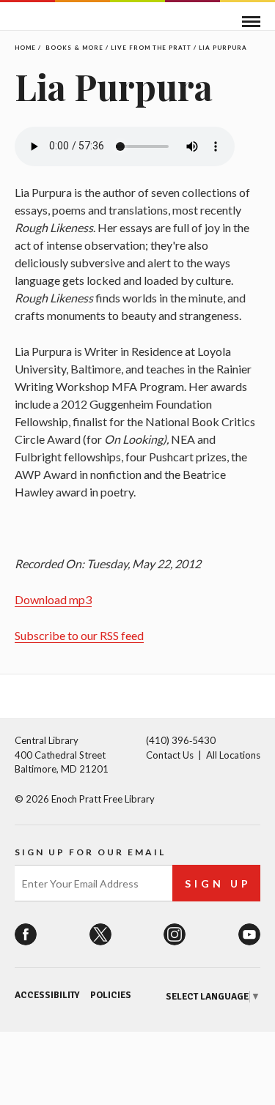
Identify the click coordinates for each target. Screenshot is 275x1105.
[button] (251, 21)
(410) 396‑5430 (181, 740)
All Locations (233, 755)
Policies (110, 995)
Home (25, 47)
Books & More (74, 47)
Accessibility (47, 995)
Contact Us (170, 755)
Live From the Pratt (151, 47)
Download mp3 (53, 599)
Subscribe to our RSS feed (79, 635)
